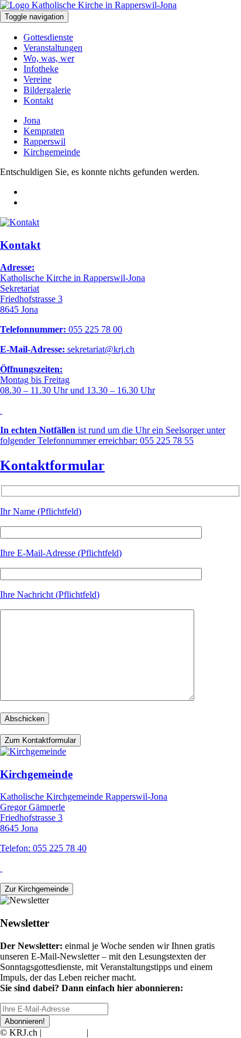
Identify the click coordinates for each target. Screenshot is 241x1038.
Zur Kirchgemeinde (36, 889)
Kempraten (43, 131)
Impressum (64, 1032)
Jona (31, 120)
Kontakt (38, 100)
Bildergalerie (47, 90)
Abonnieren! (25, 1021)
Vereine (37, 79)
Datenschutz (113, 1032)
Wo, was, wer (48, 58)
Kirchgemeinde (51, 152)
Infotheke (40, 69)
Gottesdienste (48, 37)
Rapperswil (44, 141)
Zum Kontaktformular (40, 740)
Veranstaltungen (52, 48)
